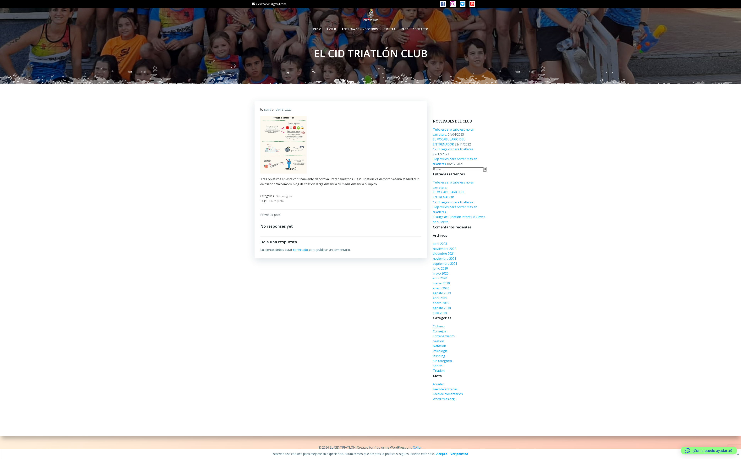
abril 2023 (440, 244)
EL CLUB (331, 29)
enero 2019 (441, 303)
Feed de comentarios (448, 394)
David (267, 109)
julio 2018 (440, 313)
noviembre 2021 (444, 258)
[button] (709, 450)
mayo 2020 (440, 273)
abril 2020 (440, 278)
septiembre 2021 (445, 263)
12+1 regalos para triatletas (453, 149)
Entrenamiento (444, 336)
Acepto (441, 454)
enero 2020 (441, 288)
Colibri (417, 447)
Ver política (459, 454)
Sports (437, 366)
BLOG (405, 29)
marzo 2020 (441, 283)
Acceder (438, 384)
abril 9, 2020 (283, 109)
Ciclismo (439, 326)
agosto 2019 (442, 293)
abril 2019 (440, 298)
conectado (300, 250)
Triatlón (439, 371)
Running (439, 356)
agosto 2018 (442, 308)
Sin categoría (442, 361)
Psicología (440, 351)
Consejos (439, 331)
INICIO (317, 29)
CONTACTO (420, 29)
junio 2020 (440, 268)
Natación (439, 346)
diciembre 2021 (444, 253)
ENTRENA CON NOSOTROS (360, 29)
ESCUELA (389, 29)
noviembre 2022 (444, 249)
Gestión (438, 341)
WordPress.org (444, 399)
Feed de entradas (445, 389)
